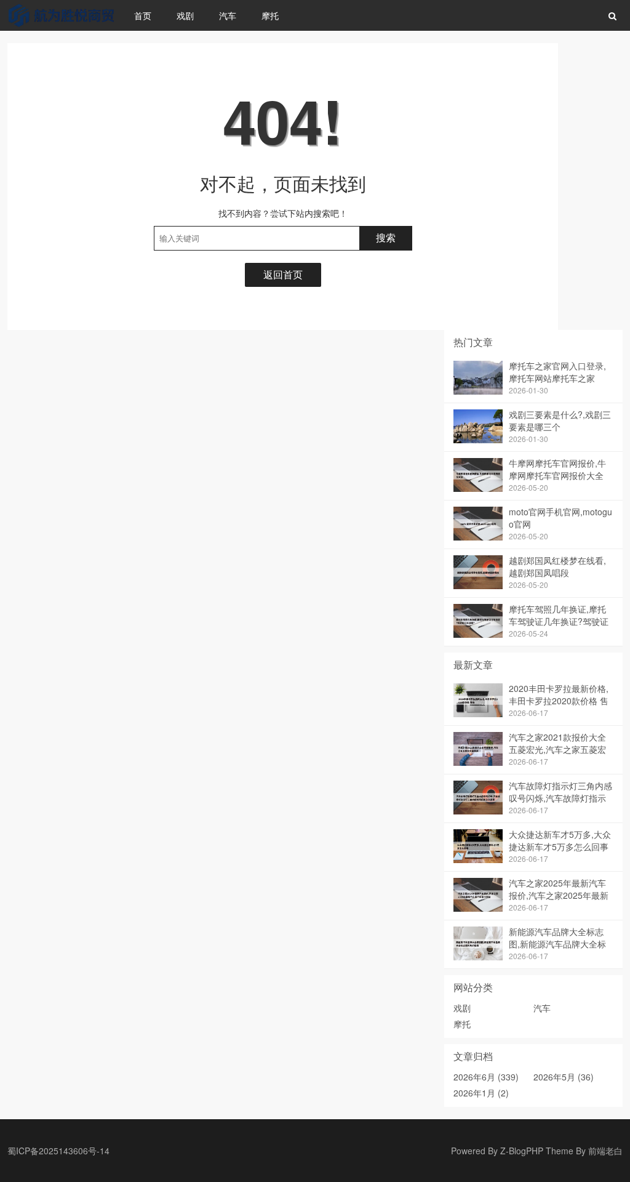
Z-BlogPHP (521, 1150)
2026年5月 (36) (563, 1077)
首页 (142, 15)
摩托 (270, 15)
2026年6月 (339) (486, 1077)
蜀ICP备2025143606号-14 (58, 1150)
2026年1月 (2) (481, 1093)
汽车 (227, 15)
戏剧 (185, 15)
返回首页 (283, 274)
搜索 (386, 238)
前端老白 (605, 1150)
